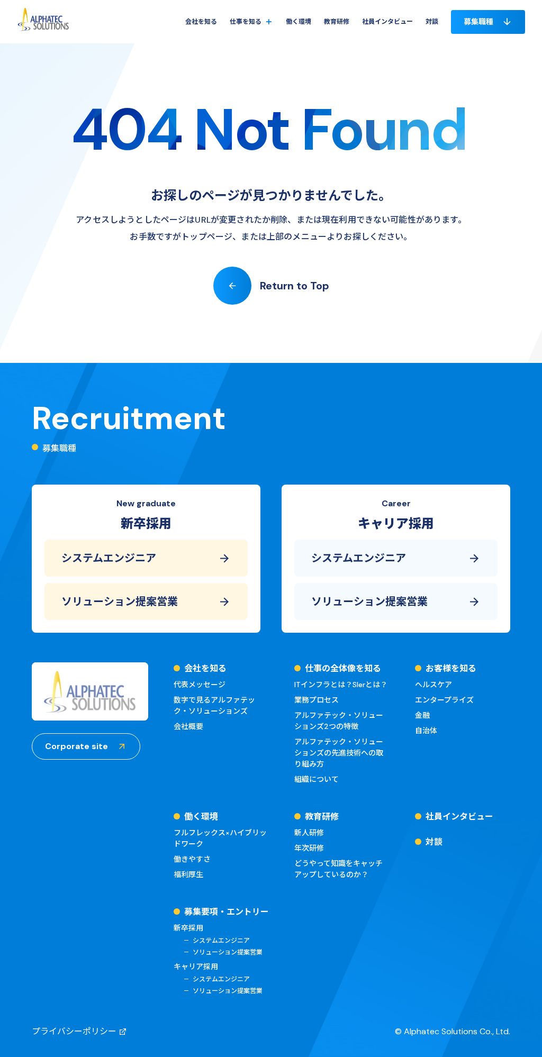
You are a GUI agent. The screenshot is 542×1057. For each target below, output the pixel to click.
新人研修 (309, 832)
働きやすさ (192, 859)
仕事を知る (245, 21)
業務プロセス (316, 700)
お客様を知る (259, 69)
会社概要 (188, 726)
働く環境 (298, 21)
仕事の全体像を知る (343, 668)
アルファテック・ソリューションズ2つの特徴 (338, 720)
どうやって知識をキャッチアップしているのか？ (338, 869)
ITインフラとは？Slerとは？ (340, 684)
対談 (432, 21)
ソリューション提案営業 (119, 601)
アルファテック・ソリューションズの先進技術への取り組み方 (338, 753)
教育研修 (336, 21)
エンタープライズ (444, 700)
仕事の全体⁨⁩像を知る (268, 52)
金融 (422, 715)
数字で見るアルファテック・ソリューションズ (214, 705)
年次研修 (309, 848)
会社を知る (201, 21)
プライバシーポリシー (74, 1031)
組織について (316, 779)
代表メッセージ (199, 684)
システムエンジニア (108, 558)
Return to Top (294, 286)
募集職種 (478, 21)
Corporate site (76, 746)
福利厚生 (188, 874)
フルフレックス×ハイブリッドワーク (220, 838)
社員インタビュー (387, 21)
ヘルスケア (433, 684)
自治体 (426, 730)
